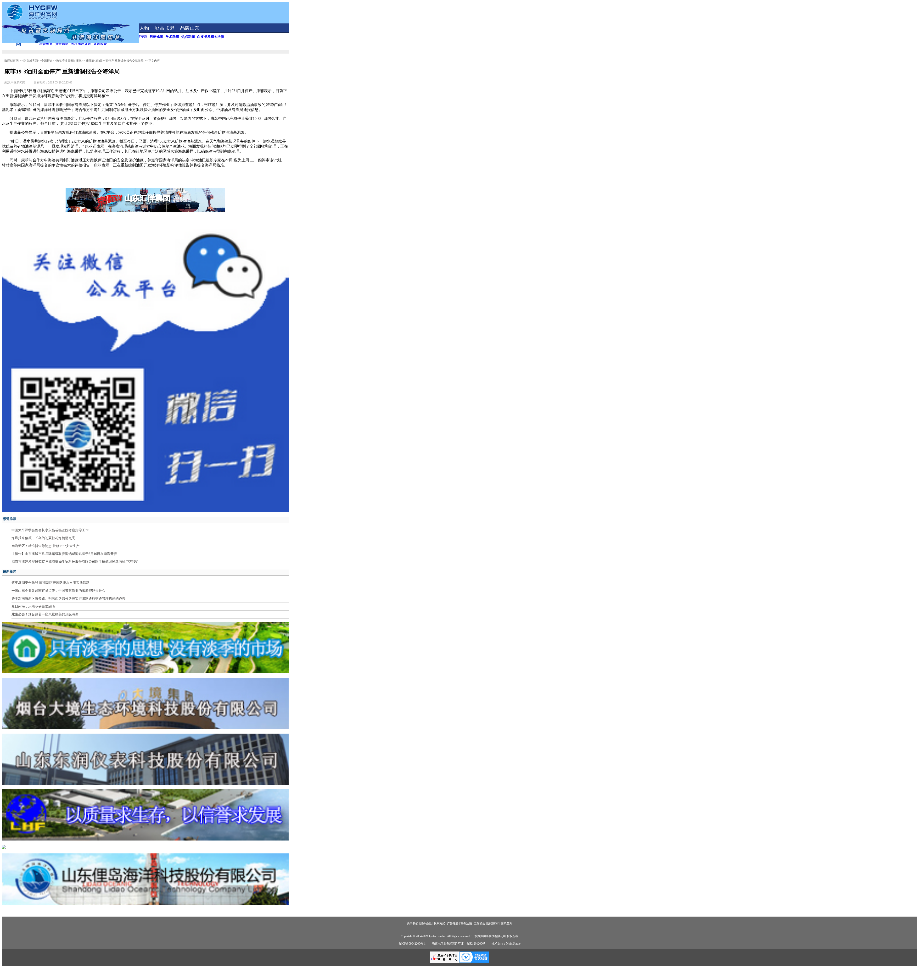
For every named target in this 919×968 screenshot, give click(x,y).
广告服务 (453, 923)
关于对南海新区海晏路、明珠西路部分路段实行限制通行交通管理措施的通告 (68, 598)
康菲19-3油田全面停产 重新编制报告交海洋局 (115, 60)
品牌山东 (189, 28)
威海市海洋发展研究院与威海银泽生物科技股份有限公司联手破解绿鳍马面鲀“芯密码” (74, 562)
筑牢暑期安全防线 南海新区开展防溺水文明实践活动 (50, 583)
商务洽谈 (466, 923)
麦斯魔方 (506, 923)
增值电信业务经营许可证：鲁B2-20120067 (458, 943)
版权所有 (493, 923)
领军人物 (139, 28)
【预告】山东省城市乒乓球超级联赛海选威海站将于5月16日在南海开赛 (64, 554)
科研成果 (156, 37)
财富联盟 (164, 28)
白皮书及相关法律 (210, 37)
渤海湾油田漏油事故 (69, 60)
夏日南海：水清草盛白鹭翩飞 (33, 606)
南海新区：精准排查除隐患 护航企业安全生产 (45, 546)
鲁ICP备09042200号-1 (412, 943)
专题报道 (47, 60)
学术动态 (172, 37)
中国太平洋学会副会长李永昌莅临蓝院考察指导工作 (50, 530)
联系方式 (439, 923)
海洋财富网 (11, 60)
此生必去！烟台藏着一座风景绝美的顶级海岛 (44, 614)
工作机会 (479, 923)
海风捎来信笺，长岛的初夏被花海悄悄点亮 (43, 538)
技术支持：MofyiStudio (506, 943)
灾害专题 (140, 37)
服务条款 (426, 923)
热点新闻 (188, 37)
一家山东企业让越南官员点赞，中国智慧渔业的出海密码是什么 (58, 590)
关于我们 (412, 923)
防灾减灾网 (30, 60)
